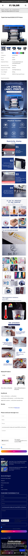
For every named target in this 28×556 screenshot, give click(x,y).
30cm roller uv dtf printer (6, 388)
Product (7, 9)
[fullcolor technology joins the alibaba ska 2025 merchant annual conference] (4, 469)
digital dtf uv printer (5, 400)
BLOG (2, 485)
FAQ (2, 487)
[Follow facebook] (9, 538)
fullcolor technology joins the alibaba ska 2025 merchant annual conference (18, 468)
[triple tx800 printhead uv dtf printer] (20, 380)
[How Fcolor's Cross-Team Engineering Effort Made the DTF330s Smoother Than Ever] (4, 463)
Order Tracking (4, 489)
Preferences (18, 552)
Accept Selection (14, 550)
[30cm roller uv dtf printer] (7, 380)
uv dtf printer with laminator (7, 398)
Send (14, 451)
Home (2, 9)
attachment (5, 440)
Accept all (22, 550)
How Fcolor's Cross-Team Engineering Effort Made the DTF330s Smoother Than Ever (18, 462)
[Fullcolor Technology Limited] (14, 5)
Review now (17, 407)
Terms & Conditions (16, 448)
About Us (3, 480)
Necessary (5, 552)
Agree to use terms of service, (10, 448)
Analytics (12, 552)
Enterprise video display (6, 478)
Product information (5, 482)
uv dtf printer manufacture (17, 400)
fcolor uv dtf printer (5, 396)
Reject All (6, 550)
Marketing (24, 552)
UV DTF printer (15, 9)
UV (10, 9)
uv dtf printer (13, 396)
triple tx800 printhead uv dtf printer (19, 388)
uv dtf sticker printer (19, 398)
